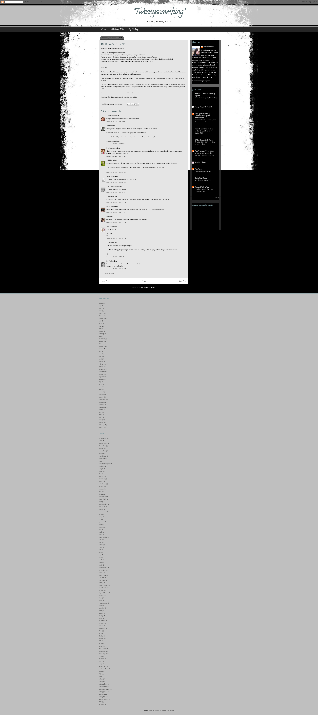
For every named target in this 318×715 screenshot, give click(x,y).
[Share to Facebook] (135, 104)
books (100, 471)
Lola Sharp (110, 226)
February (101, 334)
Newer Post (105, 281)
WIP (100, 674)
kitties (100, 547)
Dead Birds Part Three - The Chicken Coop (205, 190)
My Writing (133, 29)
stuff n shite (102, 649)
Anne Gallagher (111, 116)
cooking (101, 489)
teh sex (101, 656)
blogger (101, 469)
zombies (101, 704)
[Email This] (128, 104)
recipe (100, 618)
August (101, 303)
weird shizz (102, 666)
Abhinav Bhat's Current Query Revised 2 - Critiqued (205, 121)
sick (100, 641)
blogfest (101, 466)
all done (101, 448)
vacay (100, 664)
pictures (101, 595)
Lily (100, 555)
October (101, 316)
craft (100, 491)
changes (101, 476)
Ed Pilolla (109, 261)
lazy (100, 552)
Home (103, 29)
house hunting (103, 537)
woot (100, 676)
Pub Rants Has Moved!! (203, 171)
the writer (101, 659)
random (101, 613)
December (102, 339)
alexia (108, 216)
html (100, 542)
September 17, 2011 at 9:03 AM (115, 121)
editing (101, 502)
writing (101, 681)
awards (101, 453)
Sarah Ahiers (110, 206)
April (100, 311)
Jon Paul (109, 126)
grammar (101, 527)
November (102, 341)
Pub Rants (198, 169)
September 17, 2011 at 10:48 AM (116, 182)
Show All (216, 197)
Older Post (182, 281)
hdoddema (158, 710)
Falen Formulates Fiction (204, 129)
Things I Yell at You (202, 187)
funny (100, 517)
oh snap (101, 590)
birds (100, 461)
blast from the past (104, 463)
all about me (102, 446)
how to (101, 540)
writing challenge (104, 686)
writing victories (103, 699)
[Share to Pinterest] (137, 104)
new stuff (101, 578)
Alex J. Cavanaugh (112, 186)
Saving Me (102, 628)
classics (101, 481)
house (100, 534)
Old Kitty (109, 160)
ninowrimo (102, 580)
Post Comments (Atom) (147, 287)
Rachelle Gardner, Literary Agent (205, 95)
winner (101, 671)
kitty (100, 550)
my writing (102, 570)
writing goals (102, 692)
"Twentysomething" (159, 12)
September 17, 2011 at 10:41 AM (116, 172)
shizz (100, 631)
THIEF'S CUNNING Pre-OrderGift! (204, 132)
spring (100, 646)
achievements (103, 443)
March (101, 331)
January (101, 313)
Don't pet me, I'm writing (204, 151)
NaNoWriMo (103, 575)
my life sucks (103, 567)
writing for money (104, 689)
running (101, 626)
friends (101, 514)
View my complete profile (201, 81)
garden (101, 519)
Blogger (171, 710)
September (102, 318)
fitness (101, 509)
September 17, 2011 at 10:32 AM (116, 156)
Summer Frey (208, 47)
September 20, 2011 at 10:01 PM (116, 269)
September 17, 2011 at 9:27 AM (115, 144)
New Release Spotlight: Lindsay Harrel (206, 99)
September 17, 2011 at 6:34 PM (115, 192)
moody (101, 562)
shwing (101, 636)
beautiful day (102, 456)
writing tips (102, 697)
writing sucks (103, 694)
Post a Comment (109, 273)
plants (100, 600)
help (100, 529)
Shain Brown (110, 176)
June (100, 323)
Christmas (102, 479)
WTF (100, 702)
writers (101, 679)
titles (100, 661)
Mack (100, 560)
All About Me (117, 29)
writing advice (103, 684)
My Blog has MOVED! (203, 180)
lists (100, 557)
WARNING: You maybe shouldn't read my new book (205, 154)
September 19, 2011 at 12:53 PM (116, 238)
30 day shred (102, 438)
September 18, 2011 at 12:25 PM (116, 202)
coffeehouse (102, 484)
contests (101, 486)
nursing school (103, 585)
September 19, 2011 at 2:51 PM (115, 257)
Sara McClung (200, 162)
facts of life (102, 507)
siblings (101, 638)
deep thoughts (103, 496)
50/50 (100, 441)
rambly (101, 610)
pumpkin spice (103, 603)
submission (102, 651)
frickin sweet (102, 512)
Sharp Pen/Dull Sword (203, 107)
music (100, 565)
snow (100, 643)
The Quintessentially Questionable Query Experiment (202, 116)
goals (100, 524)
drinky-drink (102, 499)
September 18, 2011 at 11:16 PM (116, 222)
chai (100, 474)
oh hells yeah (102, 588)
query (100, 605)
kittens (101, 545)
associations (102, 451)
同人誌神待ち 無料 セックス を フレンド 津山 (206, 143)
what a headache (103, 669)
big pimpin (102, 458)
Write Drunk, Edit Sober (204, 140)
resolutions (102, 621)
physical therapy (103, 593)
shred (100, 633)
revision (101, 623)
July (100, 306)
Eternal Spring (103, 504)
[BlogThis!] (130, 104)
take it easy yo (103, 653)
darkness (101, 494)
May (100, 308)
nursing (101, 583)
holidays (101, 532)
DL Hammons (111, 148)
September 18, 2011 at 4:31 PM (115, 212)
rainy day (101, 608)
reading (101, 616)
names (100, 572)
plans (100, 598)
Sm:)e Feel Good (201, 178)
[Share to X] (133, 104)
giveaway (101, 522)
